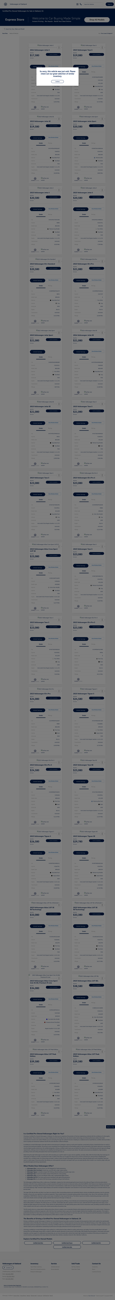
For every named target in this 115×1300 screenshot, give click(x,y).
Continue (57, 81)
